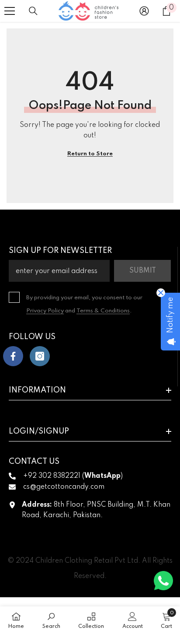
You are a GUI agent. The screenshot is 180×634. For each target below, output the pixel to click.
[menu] (9, 11)
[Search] (33, 11)
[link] (51, 620)
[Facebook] (13, 356)
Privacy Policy (45, 311)
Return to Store (90, 154)
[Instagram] (40, 356)
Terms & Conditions (103, 311)
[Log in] (144, 11)
